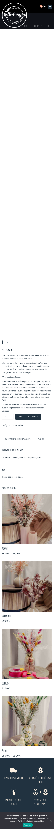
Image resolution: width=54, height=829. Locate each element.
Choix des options (27, 519)
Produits (36, 26)
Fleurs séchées (18, 425)
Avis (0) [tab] (41, 439)
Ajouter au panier (28, 416)
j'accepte (27, 825)
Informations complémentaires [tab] (18, 439)
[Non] (50, 820)
